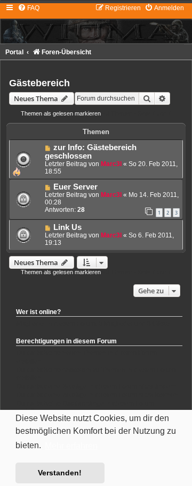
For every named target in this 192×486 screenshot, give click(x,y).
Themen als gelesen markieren (61, 113)
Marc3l (111, 164)
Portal (14, 52)
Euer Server (75, 187)
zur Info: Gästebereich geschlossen (91, 151)
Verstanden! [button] (60, 472)
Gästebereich (39, 83)
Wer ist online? (38, 312)
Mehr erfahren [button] (71, 445)
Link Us (67, 227)
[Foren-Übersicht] (96, 23)
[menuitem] (28, 8)
